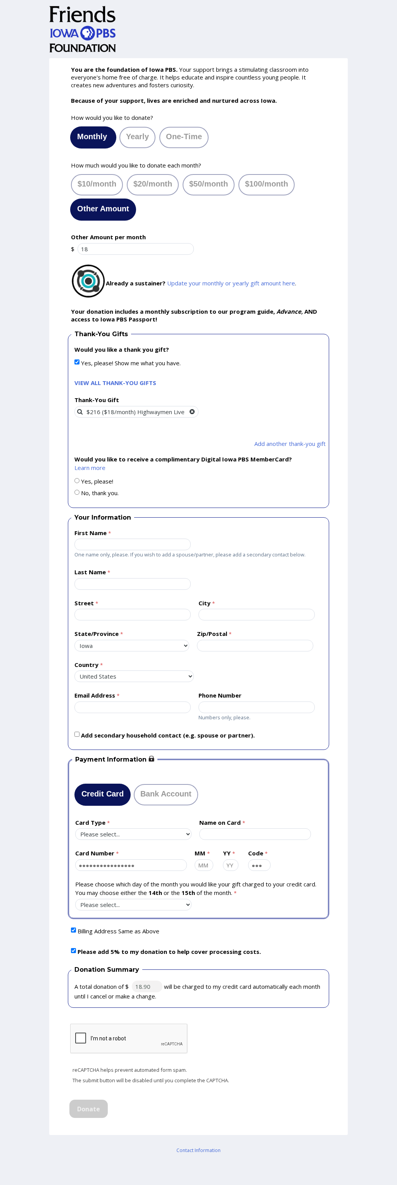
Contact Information (198, 1150)
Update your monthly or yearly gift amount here (231, 283)
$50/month (208, 184)
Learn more (89, 468)
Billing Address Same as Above (118, 931)
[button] (192, 412)
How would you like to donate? (112, 117)
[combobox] (136, 412)
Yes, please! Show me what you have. (131, 363)
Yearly (137, 136)
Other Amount (103, 208)
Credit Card (102, 793)
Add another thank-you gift (290, 443)
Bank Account (166, 793)
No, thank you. (100, 493)
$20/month (152, 184)
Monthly (93, 136)
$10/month (97, 184)
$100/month (266, 184)
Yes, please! (97, 481)
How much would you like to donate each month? (136, 165)
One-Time (184, 136)
